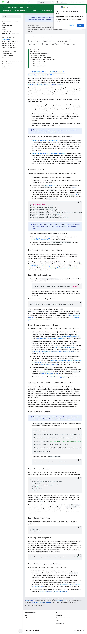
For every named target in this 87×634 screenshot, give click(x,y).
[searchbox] (11, 16)
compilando (44, 239)
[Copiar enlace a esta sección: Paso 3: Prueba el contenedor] (52, 518)
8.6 (54, 75)
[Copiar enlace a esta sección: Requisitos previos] (45, 170)
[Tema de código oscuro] (78, 202)
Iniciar (80, 25)
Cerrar (71, 25)
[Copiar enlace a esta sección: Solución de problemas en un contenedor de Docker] (74, 383)
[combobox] (45, 2)
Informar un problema (38, 71)
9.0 (48, 75)
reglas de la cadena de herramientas (63, 347)
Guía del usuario (19, 2)
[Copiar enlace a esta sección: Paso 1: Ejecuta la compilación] (53, 275)
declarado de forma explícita (70, 336)
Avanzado (33, 11)
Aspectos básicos (20, 11)
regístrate (48, 19)
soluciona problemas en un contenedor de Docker (64, 268)
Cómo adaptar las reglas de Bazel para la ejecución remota (45, 84)
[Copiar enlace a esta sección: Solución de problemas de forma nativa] (63, 250)
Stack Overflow (60, 623)
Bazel (29, 37)
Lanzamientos (6, 11)
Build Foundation (33, 17)
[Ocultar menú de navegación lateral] (20, 631)
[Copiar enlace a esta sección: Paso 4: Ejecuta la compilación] (53, 538)
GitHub (71, 2)
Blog (26, 615)
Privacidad (36, 630)
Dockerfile (35, 239)
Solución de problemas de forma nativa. (44, 140)
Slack (57, 620)
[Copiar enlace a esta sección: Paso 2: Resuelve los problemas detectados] (63, 325)
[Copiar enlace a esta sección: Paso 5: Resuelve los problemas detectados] (63, 564)
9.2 (43, 75)
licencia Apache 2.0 (61, 600)
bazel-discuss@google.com (49, 364)
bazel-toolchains (50, 185)
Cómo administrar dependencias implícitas (50, 338)
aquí (74, 187)
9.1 (45, 75)
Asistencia (59, 615)
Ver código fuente (57, 71)
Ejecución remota (46, 11)
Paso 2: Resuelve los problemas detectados (53, 591)
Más (29, 2)
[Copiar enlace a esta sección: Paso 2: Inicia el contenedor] (51, 469)
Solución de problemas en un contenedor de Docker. (48, 153)
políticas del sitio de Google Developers (41, 602)
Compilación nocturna (34, 75)
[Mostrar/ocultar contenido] (39, 50)
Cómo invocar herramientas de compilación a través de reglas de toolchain (54, 351)
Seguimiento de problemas (63, 618)
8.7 (51, 75)
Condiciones (28, 630)
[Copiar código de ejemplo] (81, 202)
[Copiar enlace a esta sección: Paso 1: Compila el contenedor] (53, 412)
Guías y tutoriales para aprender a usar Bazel (18, 7)
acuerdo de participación (38, 19)
